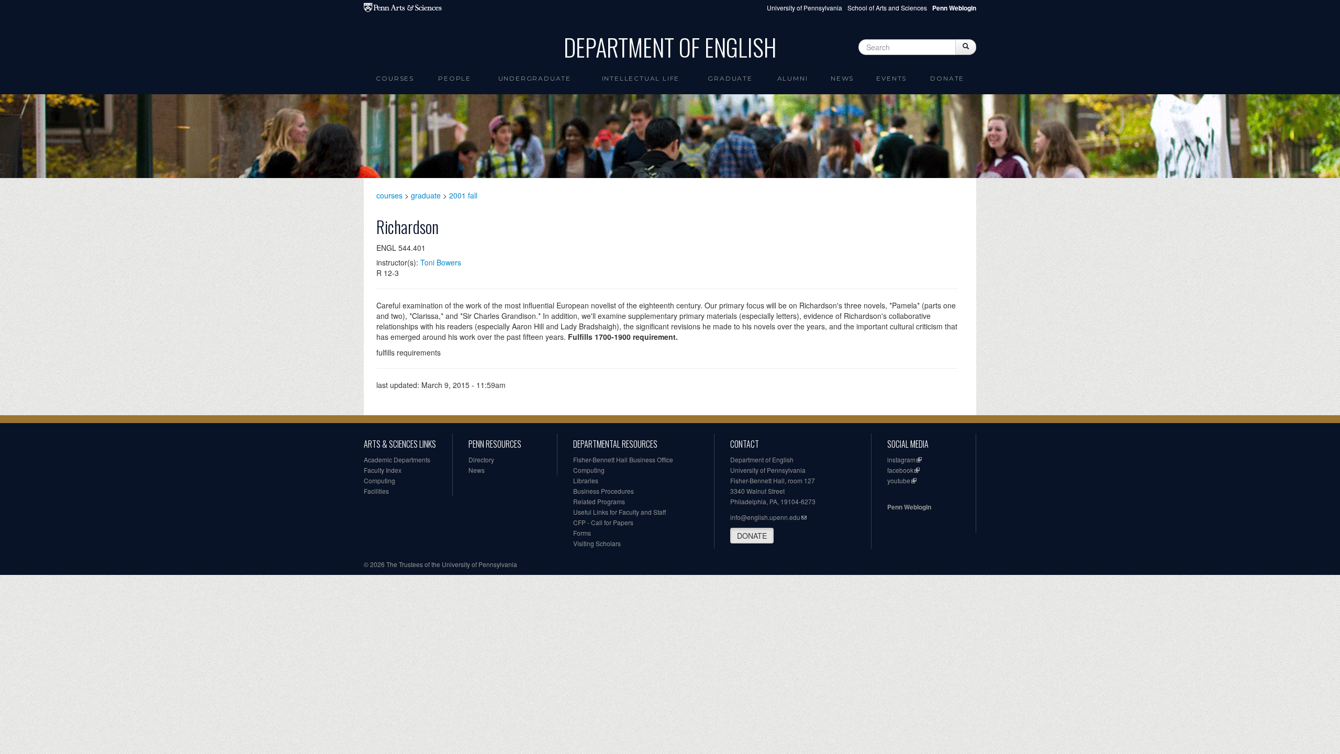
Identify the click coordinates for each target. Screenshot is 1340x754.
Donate (947, 78)
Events (891, 78)
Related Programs (599, 501)
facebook (900, 469)
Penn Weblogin (909, 507)
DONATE (752, 535)
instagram (901, 459)
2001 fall (463, 195)
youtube (898, 480)
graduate (426, 195)
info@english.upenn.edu (765, 517)
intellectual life (641, 78)
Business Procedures (603, 490)
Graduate (730, 78)
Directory (481, 459)
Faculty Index (382, 469)
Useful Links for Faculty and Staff (619, 511)
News (842, 78)
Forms (582, 532)
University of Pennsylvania (804, 7)
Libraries (585, 480)
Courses (395, 78)
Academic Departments (397, 459)
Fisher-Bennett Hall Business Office (623, 459)
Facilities (376, 490)
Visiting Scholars (597, 543)
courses (389, 195)
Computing (379, 480)
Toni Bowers (440, 262)
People (454, 78)
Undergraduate (534, 78)
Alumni (792, 78)
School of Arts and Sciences (887, 7)
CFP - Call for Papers (603, 522)
